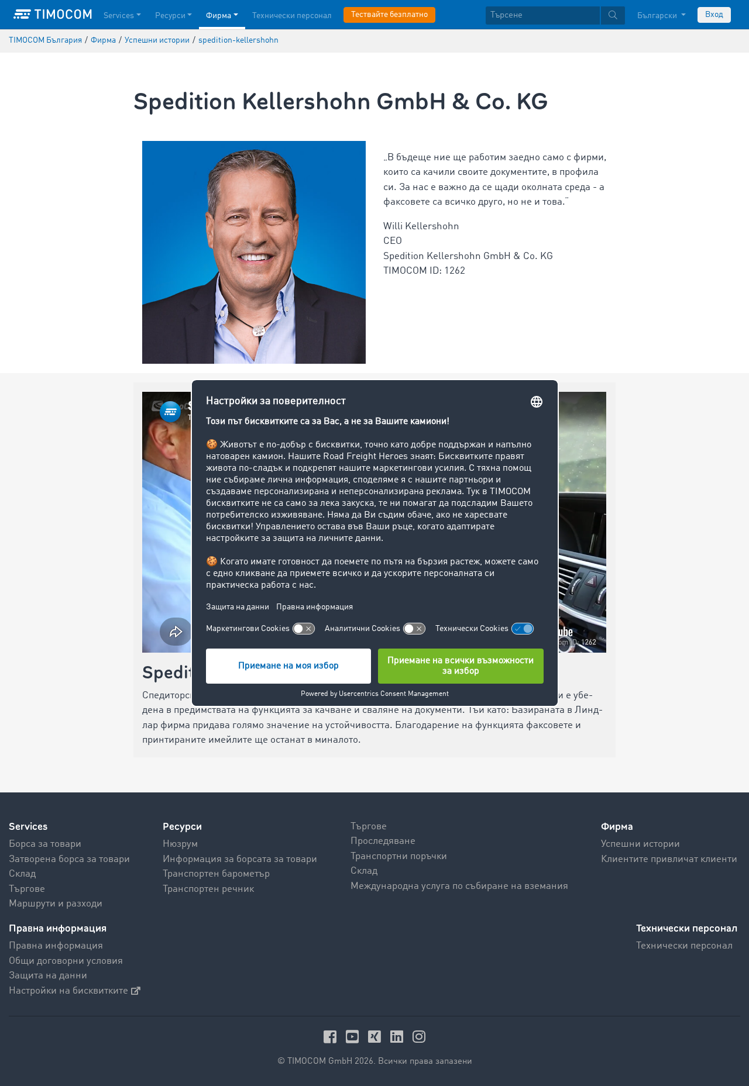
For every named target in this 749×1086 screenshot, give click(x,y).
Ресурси (170, 16)
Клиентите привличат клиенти (669, 859)
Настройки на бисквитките (68, 991)
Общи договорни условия (66, 961)
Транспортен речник (208, 889)
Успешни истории (640, 844)
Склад (22, 874)
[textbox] (555, 15)
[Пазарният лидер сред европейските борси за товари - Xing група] (376, 1036)
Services (119, 16)
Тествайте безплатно (389, 15)
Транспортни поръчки (399, 856)
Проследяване (383, 841)
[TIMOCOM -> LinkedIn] (398, 1036)
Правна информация (56, 946)
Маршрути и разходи (55, 904)
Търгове (27, 889)
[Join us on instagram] (419, 1036)
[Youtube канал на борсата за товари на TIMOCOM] (354, 1036)
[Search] (613, 15)
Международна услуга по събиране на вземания (459, 886)
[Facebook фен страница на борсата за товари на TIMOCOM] (332, 1036)
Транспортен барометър (216, 874)
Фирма (218, 16)
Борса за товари (45, 844)
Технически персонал (292, 16)
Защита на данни (48, 976)
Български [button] (658, 16)
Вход (714, 15)
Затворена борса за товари (69, 859)
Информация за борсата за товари (240, 859)
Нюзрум (180, 844)
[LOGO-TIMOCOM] (52, 14)
